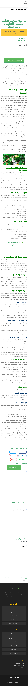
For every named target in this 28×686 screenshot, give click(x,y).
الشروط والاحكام (13, 616)
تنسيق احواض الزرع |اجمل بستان (19, 502)
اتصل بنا (22, 667)
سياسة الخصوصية (13, 612)
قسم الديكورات (13, 646)
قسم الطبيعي (13, 649)
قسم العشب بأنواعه (13, 634)
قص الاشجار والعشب (13, 653)
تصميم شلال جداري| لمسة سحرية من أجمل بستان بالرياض (14, 577)
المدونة (13, 608)
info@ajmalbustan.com (19, 665)
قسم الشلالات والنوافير (13, 642)
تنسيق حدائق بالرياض (21, 539)
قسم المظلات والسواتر (13, 638)
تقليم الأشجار (18, 96)
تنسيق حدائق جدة (13, 624)
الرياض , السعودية (20, 663)
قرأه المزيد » (24, 505)
